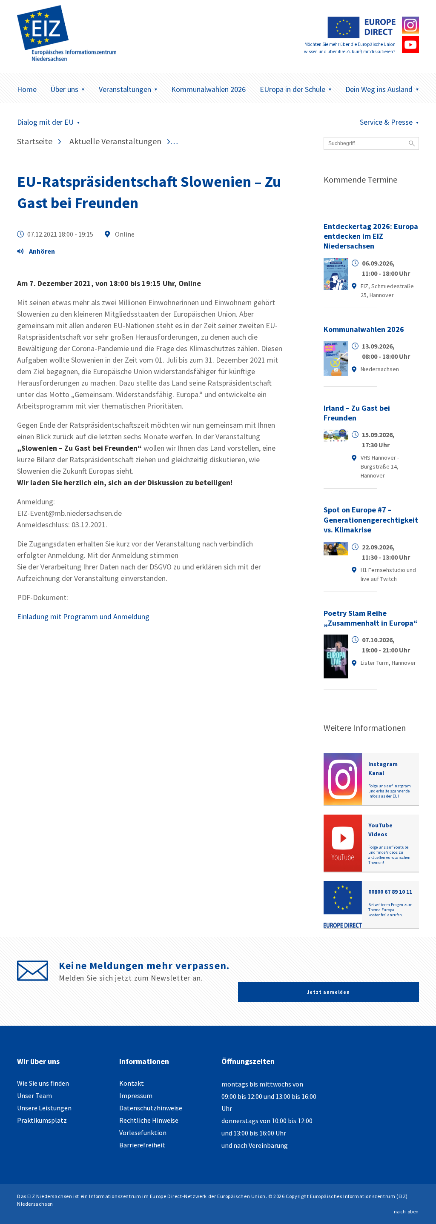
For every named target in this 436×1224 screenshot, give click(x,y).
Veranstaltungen (125, 89)
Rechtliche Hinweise (148, 1120)
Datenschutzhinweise (150, 1108)
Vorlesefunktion (142, 1132)
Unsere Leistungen (44, 1108)
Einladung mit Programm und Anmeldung (83, 616)
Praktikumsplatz (42, 1120)
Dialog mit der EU (45, 122)
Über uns (64, 89)
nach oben (406, 1211)
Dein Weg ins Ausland (379, 89)
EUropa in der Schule (292, 89)
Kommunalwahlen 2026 (208, 89)
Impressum (135, 1095)
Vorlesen (38, 252)
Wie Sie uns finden (43, 1083)
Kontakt (131, 1083)
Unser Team (34, 1095)
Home (27, 89)
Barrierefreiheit (142, 1145)
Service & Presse (386, 122)
